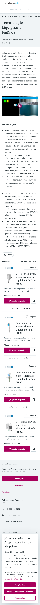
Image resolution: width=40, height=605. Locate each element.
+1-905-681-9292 (13, 509)
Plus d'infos (6, 492)
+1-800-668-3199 (13, 515)
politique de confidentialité (13, 579)
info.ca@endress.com (14, 521)
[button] (16, 295)
